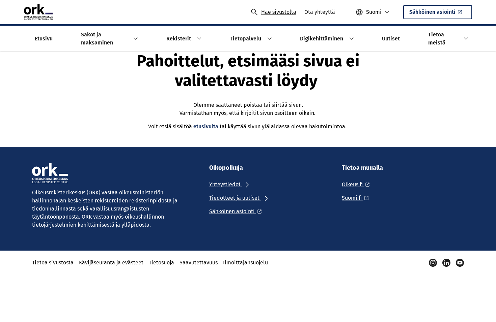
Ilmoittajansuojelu (245, 262)
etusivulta (205, 126)
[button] (134, 38)
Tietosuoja (161, 262)
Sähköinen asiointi (432, 12)
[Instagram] (433, 263)
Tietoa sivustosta (53, 262)
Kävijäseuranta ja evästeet (111, 262)
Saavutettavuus (199, 262)
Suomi (374, 12)
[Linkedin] (446, 263)
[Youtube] (460, 263)
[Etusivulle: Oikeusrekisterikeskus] (38, 12)
